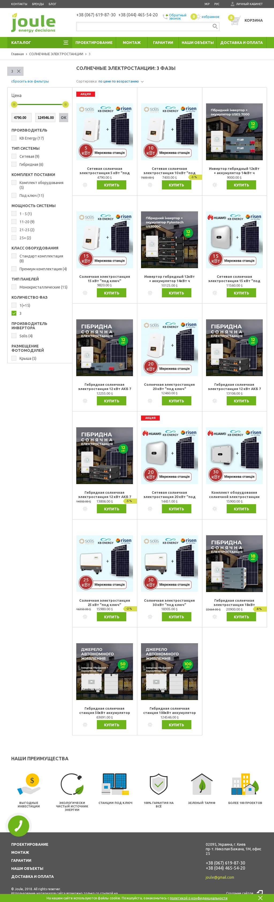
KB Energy (32, 138)
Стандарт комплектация (41, 258)
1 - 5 (26, 214)
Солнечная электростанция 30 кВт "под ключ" (169, 602)
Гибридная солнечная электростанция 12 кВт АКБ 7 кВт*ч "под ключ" (104, 495)
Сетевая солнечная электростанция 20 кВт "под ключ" (169, 495)
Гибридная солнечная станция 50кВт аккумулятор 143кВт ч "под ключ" (104, 710)
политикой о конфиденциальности (198, 898)
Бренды (38, 4)
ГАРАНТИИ (21, 860)
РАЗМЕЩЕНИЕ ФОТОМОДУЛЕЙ (28, 348)
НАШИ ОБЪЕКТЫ (27, 868)
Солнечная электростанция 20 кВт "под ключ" (169, 387)
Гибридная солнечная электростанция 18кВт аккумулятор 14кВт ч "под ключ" (234, 602)
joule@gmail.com (220, 877)
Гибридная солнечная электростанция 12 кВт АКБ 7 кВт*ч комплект (104, 387)
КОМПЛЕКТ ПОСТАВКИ (33, 175)
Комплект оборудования (41, 185)
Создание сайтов (239, 893)
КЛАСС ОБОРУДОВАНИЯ (35, 248)
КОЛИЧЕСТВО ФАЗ (30, 297)
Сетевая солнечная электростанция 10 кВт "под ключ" (169, 171)
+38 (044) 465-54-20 (225, 868)
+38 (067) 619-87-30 (225, 862)
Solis (26, 336)
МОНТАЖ (20, 852)
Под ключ (32, 195)
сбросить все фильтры (30, 81)
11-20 (27, 222)
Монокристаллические (43, 287)
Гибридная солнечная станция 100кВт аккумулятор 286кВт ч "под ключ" (169, 710)
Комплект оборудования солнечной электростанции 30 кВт (234, 495)
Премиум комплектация (43, 269)
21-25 (27, 230)
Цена (17, 95)
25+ (25, 238)
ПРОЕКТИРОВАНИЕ (29, 844)
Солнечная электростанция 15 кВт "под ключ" (104, 279)
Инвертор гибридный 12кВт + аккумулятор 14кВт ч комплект (234, 171)
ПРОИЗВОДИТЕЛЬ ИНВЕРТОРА (29, 325)
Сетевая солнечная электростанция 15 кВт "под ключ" (234, 279)
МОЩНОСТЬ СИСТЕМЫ (34, 206)
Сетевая (29, 156)
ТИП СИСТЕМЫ (26, 148)
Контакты (19, 4)
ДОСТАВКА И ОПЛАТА (32, 876)
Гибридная (31, 164)
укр (207, 4)
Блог (52, 4)
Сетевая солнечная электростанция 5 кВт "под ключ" (104, 171)
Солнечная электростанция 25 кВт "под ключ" (104, 602)
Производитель (29, 130)
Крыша (28, 358)
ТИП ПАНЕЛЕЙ (25, 279)
